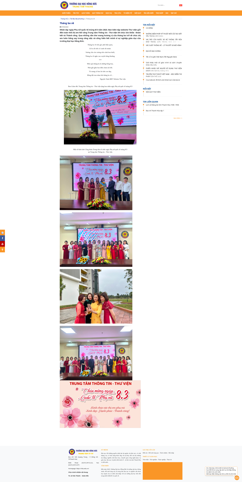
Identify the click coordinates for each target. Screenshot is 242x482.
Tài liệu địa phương (77, 19)
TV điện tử (128, 13)
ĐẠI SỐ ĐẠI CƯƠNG (153, 51)
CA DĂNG (149, 28)
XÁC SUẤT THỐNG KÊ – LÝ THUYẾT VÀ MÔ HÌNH (163, 45)
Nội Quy (138, 13)
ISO (167, 13)
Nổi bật (147, 88)
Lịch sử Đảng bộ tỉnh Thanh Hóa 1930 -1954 (162, 105)
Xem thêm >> (178, 118)
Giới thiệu (66, 13)
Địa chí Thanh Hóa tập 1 (155, 111)
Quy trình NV (97, 13)
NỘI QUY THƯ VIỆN (153, 92)
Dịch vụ (109, 13)
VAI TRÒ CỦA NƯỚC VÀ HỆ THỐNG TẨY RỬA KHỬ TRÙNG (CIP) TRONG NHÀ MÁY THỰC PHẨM (164, 41)
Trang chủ (64, 19)
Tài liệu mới (148, 13)
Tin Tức (76, 13)
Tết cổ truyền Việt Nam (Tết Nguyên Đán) (161, 57)
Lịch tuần (86, 13)
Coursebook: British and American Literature (163, 80)
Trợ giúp (159, 13)
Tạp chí (173, 13)
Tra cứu (117, 13)
